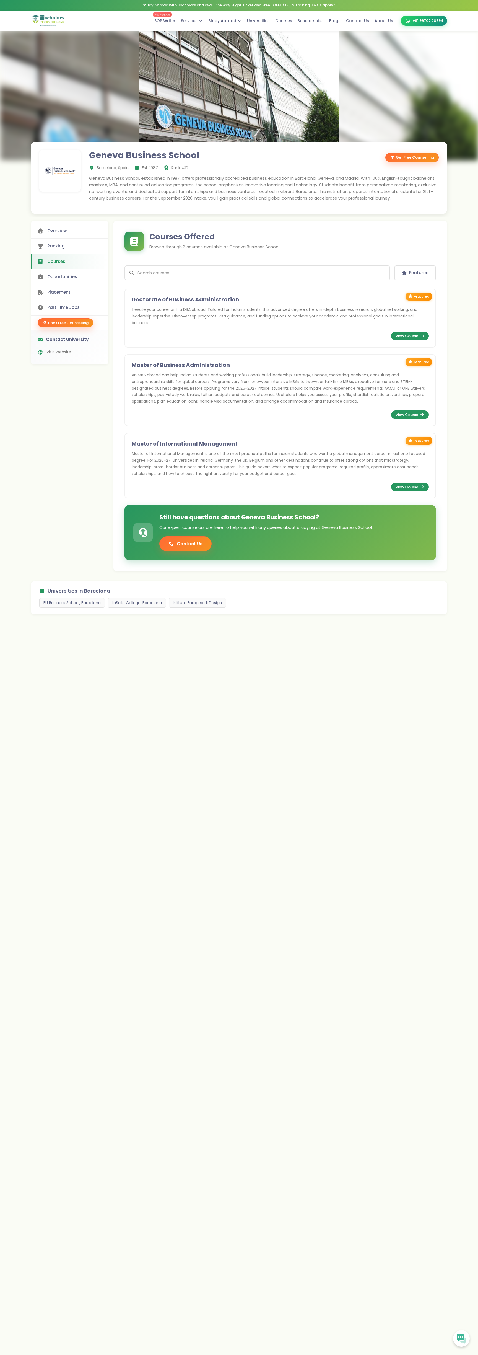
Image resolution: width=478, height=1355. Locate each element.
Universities (258, 21)
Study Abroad (222, 21)
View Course (407, 335)
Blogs (335, 21)
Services (189, 21)
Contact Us (357, 21)
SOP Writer (164, 20)
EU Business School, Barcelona (72, 603)
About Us (384, 21)
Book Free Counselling (68, 322)
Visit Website (58, 352)
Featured (419, 273)
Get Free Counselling (415, 157)
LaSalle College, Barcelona (137, 603)
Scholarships (311, 21)
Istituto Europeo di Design (197, 603)
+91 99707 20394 (427, 20)
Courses (283, 21)
